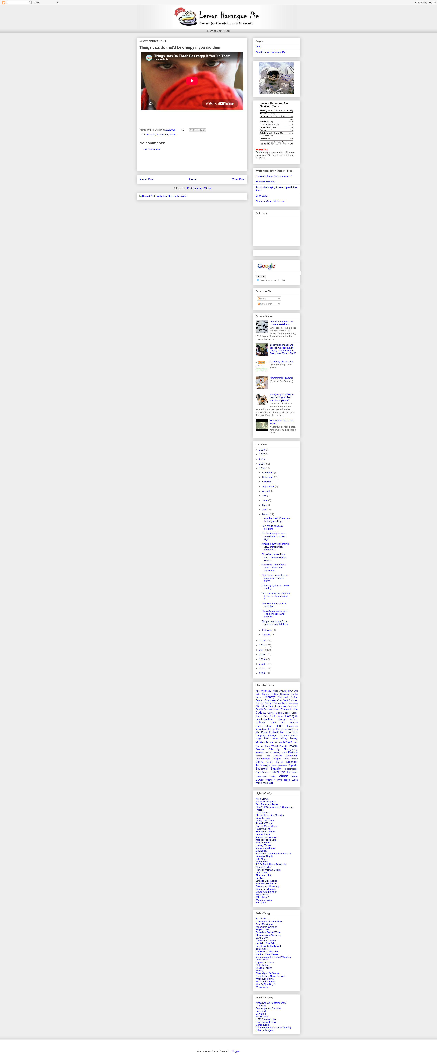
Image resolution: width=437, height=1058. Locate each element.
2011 (262, 649)
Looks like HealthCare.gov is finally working (276, 520)
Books (294, 694)
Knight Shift (262, 1016)
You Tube (261, 902)
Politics (293, 752)
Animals (151, 134)
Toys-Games (262, 772)
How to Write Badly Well (268, 946)
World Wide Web (265, 782)
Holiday (260, 722)
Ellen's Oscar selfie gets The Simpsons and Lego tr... (274, 614)
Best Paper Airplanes (267, 804)
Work (295, 779)
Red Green (261, 872)
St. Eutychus (262, 965)
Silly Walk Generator (266, 883)
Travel (275, 772)
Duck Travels (263, 818)
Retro (286, 759)
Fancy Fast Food (265, 820)
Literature (284, 735)
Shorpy (259, 970)
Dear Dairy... (262, 195)
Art (296, 690)
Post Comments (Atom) (199, 188)
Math (266, 738)
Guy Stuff (269, 716)
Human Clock (263, 834)
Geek (279, 712)
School (279, 762)
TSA (282, 772)
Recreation (292, 755)
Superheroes (291, 769)
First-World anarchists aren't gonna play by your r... (274, 557)
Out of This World (267, 746)
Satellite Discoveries (266, 880)
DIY (257, 706)
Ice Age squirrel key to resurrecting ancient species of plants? (282, 397)
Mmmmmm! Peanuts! (281, 377)
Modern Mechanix (265, 848)
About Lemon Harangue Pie (271, 52)
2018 (262, 449)
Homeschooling (263, 726)
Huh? (279, 726)
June (265, 500)
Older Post (238, 179)
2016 (262, 459)
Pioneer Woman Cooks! (268, 869)
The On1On (262, 959)
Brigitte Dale (262, 929)
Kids (295, 732)
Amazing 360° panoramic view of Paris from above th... (275, 546)
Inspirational (261, 729)
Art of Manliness (264, 924)
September (268, 486)
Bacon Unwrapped (266, 801)
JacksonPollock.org (266, 839)
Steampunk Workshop (267, 886)
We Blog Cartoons (265, 981)
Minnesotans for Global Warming (273, 957)
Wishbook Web (264, 899)
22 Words (261, 918)
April (265, 509)
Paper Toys (262, 861)
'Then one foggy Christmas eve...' (274, 176)
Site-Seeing (282, 765)
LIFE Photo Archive (266, 1019)
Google (287, 712)
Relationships (263, 758)
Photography (291, 749)
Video (172, 134)
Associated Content (266, 926)
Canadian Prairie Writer (268, 932)
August (266, 491)
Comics (260, 700)
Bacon (265, 694)
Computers (270, 700)
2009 (262, 659)
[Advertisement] (192, 163)
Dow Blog (261, 1013)
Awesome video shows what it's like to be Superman (274, 567)
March (266, 514)
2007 (262, 668)
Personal (260, 749)
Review (294, 759)
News (287, 742)
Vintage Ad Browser (266, 891)
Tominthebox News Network (271, 976)
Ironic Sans (262, 948)
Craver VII (261, 1011)
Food (276, 709)
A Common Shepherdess (269, 921)
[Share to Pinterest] (204, 130)
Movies (260, 742)
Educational (267, 706)
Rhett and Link (263, 875)
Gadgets (261, 712)
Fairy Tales (292, 706)
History (281, 719)
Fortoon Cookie (289, 709)
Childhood (283, 697)
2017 (262, 454)
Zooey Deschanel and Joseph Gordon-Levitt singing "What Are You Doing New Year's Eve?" (283, 349)
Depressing (293, 703)
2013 (262, 640)
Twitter (295, 772)
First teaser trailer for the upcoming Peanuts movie (275, 578)
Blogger (235, 1051)
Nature (278, 742)
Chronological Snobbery (268, 935)
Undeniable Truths (266, 776)
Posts (263, 298)
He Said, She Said (265, 943)
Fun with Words (264, 823)
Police (284, 753)
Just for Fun (162, 134)
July (264, 495)
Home (192, 179)
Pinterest (268, 753)
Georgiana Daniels (266, 940)
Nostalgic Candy (264, 856)
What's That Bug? (265, 984)
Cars (258, 697)
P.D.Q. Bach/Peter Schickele (271, 864)
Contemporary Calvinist (268, 1008)
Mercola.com (263, 1024)
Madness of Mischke (267, 951)
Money (294, 738)
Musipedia (261, 850)
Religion (276, 758)
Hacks (280, 716)
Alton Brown (262, 798)
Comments (266, 303)
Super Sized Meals (266, 889)
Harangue (291, 716)
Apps (275, 691)
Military (284, 738)
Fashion (268, 709)
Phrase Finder (263, 867)
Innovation (292, 726)
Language (261, 735)
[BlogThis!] (194, 130)
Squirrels (261, 768)
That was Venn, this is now (270, 201)
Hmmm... (294, 719)
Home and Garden (284, 722)
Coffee (294, 697)
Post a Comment (152, 149)
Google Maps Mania (266, 826)
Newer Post (146, 179)
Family (259, 709)
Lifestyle (272, 735)
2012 (262, 645)
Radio (268, 756)
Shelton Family (264, 967)
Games (271, 713)
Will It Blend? (263, 897)
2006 (262, 673)
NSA (296, 743)
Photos (259, 752)
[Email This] (191, 130)
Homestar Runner (265, 831)
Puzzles (259, 756)
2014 (262, 468)
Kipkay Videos (263, 842)
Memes (275, 738)
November (268, 477)
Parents (283, 746)
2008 (262, 663)
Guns (258, 716)
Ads (258, 690)
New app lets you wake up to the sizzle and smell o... (276, 596)
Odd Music (261, 859)
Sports (293, 765)
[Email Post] (182, 130)
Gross (295, 713)
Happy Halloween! (265, 181)
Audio (258, 694)
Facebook (280, 706)
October (267, 481)
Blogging (284, 694)
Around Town (286, 691)
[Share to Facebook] (200, 130)
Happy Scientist (264, 828)
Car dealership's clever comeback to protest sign (274, 536)
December (268, 472)
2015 (262, 463)
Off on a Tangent (265, 1030)
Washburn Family (265, 978)
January (267, 634)
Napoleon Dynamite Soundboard (273, 853)
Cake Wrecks (263, 812)
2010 (262, 654)
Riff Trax (260, 878)
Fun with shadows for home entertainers (281, 323)
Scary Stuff (264, 761)
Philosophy (274, 749)
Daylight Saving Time (276, 703)
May (264, 505)
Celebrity (269, 697)
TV (288, 772)
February (267, 630)
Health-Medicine (264, 719)
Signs (274, 765)
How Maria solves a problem (272, 527)
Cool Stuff (282, 700)
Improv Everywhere (266, 837)
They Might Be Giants (267, 973)
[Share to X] (197, 130)
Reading (278, 756)
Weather (270, 779)
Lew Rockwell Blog (266, 1022)
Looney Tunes (263, 845)
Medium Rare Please (267, 954)
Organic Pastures (265, 962)
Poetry (277, 752)
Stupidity (276, 768)
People (293, 746)
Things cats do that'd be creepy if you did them (275, 623)
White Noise (283, 780)
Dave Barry (262, 937)
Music (270, 742)
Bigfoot (274, 694)
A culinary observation (281, 361)
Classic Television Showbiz (270, 815)
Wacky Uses (262, 894)
